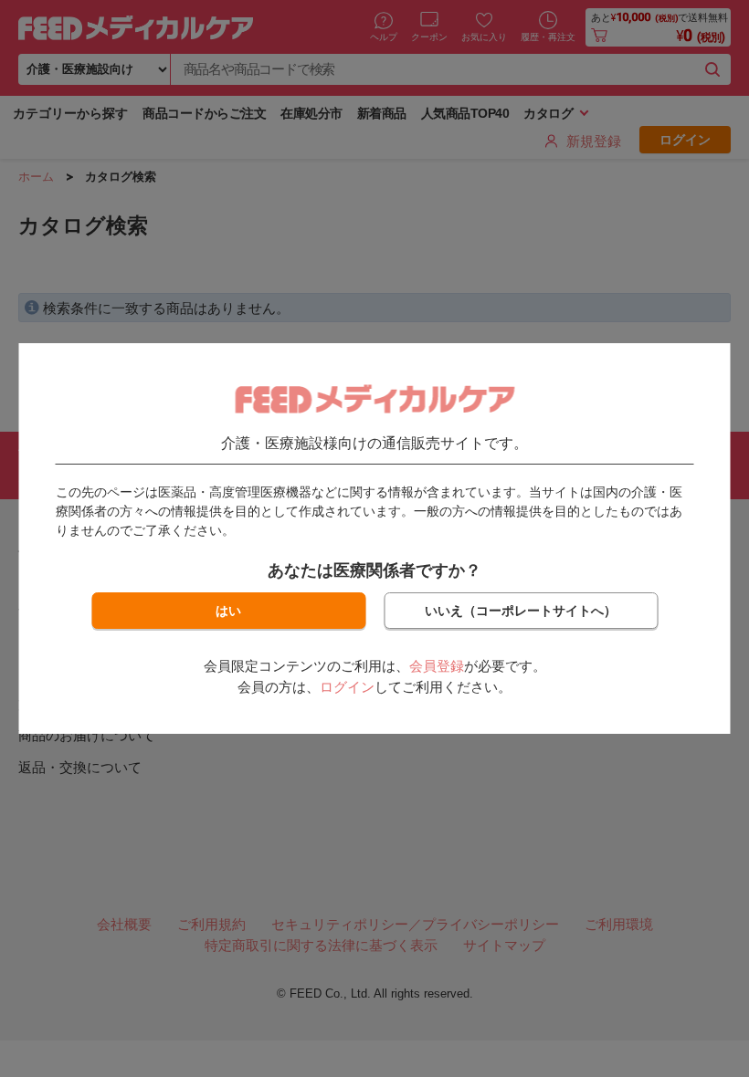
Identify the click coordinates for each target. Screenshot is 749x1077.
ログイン (347, 687)
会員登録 (436, 666)
